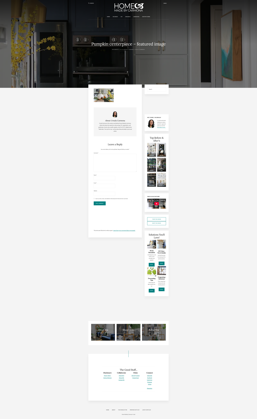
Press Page (121, 375)
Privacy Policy (107, 375)
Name (95, 175)
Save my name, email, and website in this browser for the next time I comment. (111, 198)
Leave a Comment (140, 49)
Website (95, 190)
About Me (121, 377)
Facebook (149, 377)
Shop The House (156, 223)
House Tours (135, 377)
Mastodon (149, 388)
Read (151, 264)
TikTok (149, 384)
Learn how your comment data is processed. (124, 230)
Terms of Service (107, 377)
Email (95, 183)
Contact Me (121, 380)
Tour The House (156, 219)
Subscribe (149, 375)
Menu (165, 3)
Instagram (149, 380)
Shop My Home (136, 375)
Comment (96, 153)
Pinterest (149, 382)
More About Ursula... (161, 127)
